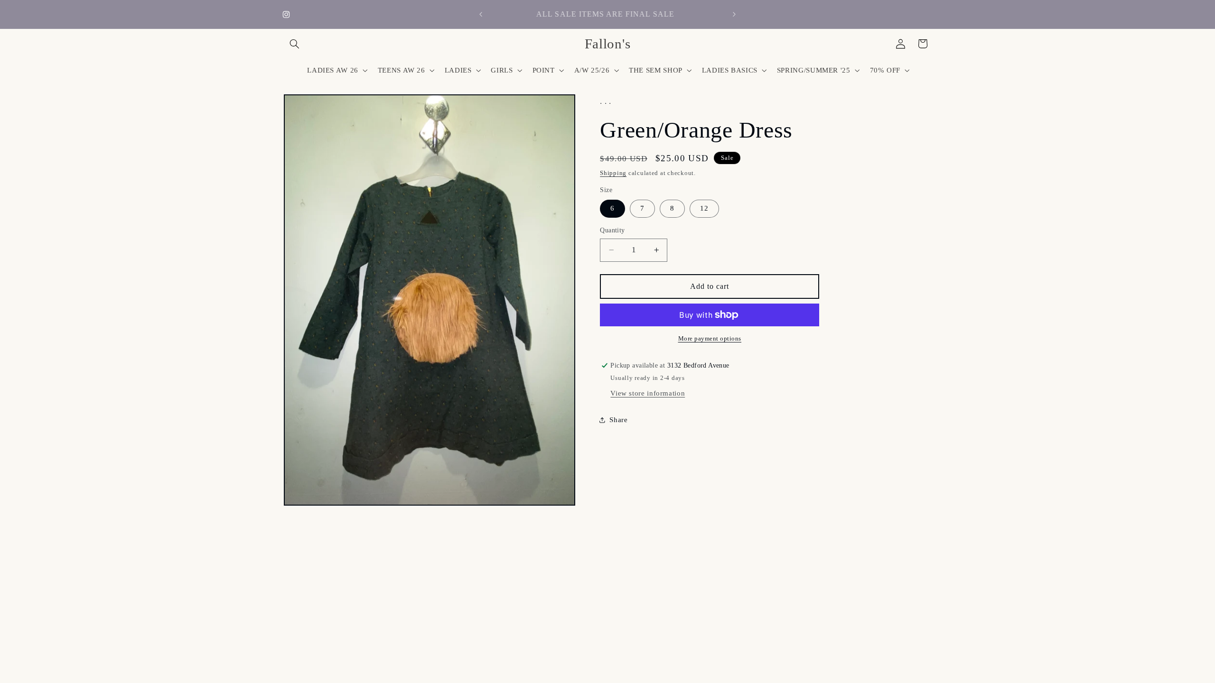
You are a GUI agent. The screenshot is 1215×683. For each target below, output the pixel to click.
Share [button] (618, 420)
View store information (647, 393)
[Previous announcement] (480, 14)
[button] (295, 44)
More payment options (710, 338)
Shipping (613, 173)
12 (704, 208)
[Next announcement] (734, 14)
